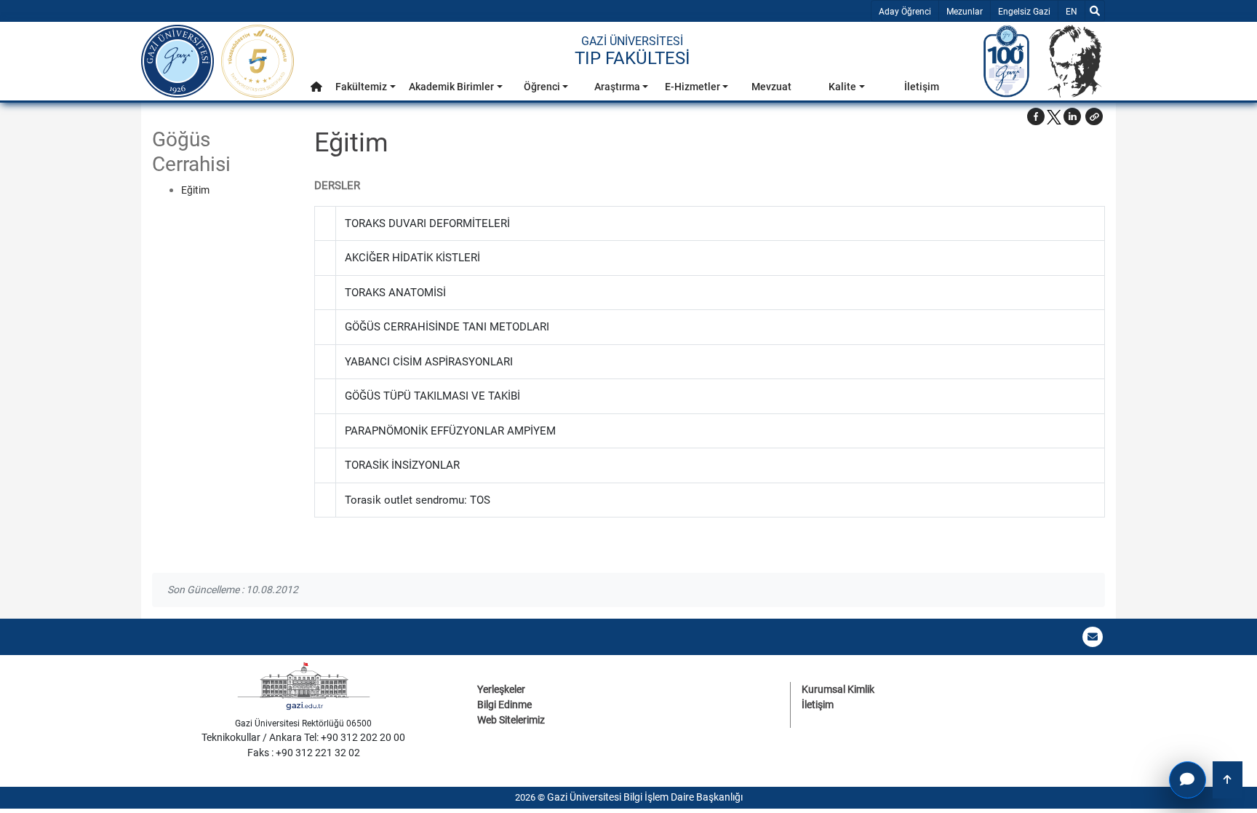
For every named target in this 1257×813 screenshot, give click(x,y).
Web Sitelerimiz (511, 720)
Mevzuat (771, 86)
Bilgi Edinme (504, 704)
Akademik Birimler (451, 86)
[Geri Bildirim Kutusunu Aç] (1187, 779)
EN (1075, 11)
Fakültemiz (361, 86)
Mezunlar (964, 12)
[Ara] (1094, 11)
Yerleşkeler (501, 689)
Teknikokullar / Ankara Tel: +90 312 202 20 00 (303, 737)
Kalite (842, 86)
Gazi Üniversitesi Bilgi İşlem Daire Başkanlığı (645, 797)
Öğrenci (542, 86)
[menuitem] (316, 90)
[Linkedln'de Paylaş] (1072, 116)
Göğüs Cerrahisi (191, 151)
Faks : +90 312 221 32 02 (303, 752)
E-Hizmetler (692, 86)
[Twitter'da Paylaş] (1054, 116)
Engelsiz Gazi (1024, 12)
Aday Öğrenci (905, 12)
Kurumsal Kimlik (838, 689)
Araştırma (617, 86)
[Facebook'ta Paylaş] (1036, 116)
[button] (316, 87)
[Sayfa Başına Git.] (1227, 779)
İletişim (921, 86)
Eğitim (195, 190)
